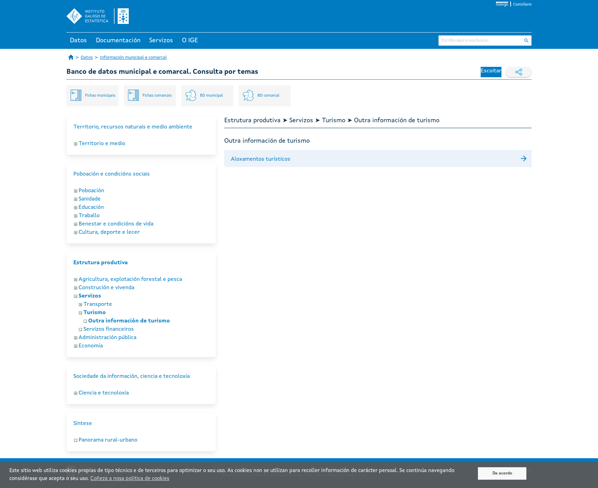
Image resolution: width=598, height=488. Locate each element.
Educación (91, 207)
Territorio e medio (102, 144)
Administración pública (107, 337)
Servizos (161, 40)
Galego (502, 5)
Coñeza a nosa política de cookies (129, 478)
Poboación (91, 191)
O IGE (190, 40)
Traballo (89, 216)
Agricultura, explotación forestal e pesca (130, 279)
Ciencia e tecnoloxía (104, 393)
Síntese (82, 423)
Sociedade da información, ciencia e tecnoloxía (131, 376)
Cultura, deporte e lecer (109, 232)
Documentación (118, 40)
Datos (78, 40)
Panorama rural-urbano (108, 440)
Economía (91, 346)
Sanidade (90, 199)
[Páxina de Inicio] (70, 57)
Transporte (97, 304)
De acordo (502, 473)
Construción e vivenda (106, 288)
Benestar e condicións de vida (116, 224)
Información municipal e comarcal (133, 57)
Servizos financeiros (108, 329)
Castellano (522, 5)
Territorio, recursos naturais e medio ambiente (132, 127)
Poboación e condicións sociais (111, 174)
